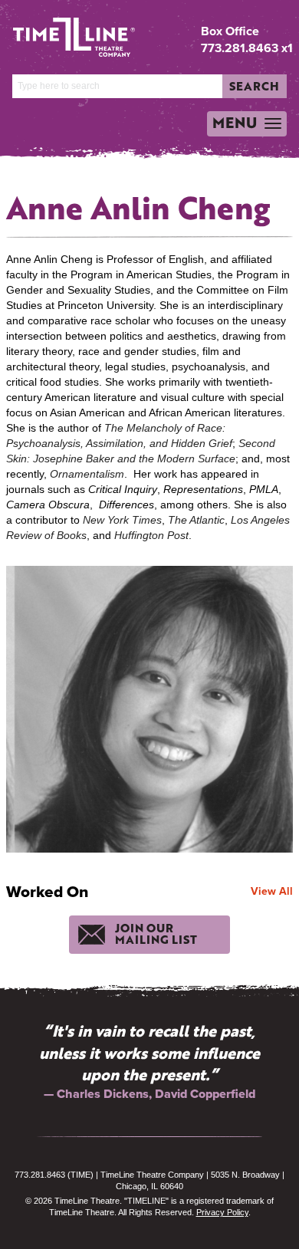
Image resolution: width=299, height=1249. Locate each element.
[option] (149, 1061)
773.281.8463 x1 (247, 48)
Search (254, 85)
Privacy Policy (222, 1212)
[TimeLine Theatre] (62, 31)
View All (272, 891)
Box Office (230, 31)
